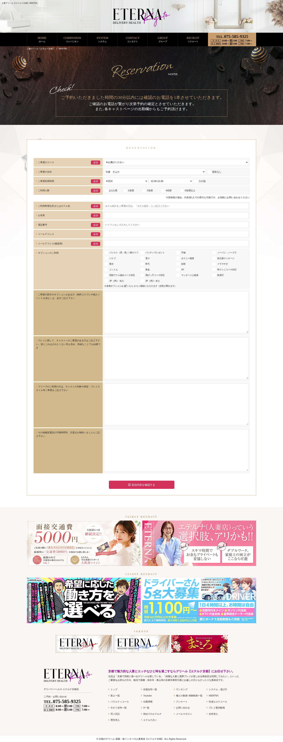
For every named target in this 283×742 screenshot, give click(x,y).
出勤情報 (147, 701)
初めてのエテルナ (152, 714)
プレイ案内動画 (217, 707)
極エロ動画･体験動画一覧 (189, 695)
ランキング (182, 689)
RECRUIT (193, 39)
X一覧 (146, 707)
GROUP (163, 39)
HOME (42, 39)
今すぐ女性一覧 (119, 707)
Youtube (147, 695)
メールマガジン (184, 714)
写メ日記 (115, 714)
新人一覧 (115, 695)
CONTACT (133, 39)
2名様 (131, 190)
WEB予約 (213, 695)
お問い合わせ (183, 707)
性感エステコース (218, 701)
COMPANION (72, 39)
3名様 (150, 190)
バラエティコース (120, 701)
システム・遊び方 (218, 689)
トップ (114, 689)
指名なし (216, 171)
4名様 (169, 190)
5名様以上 (190, 190)
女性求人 (213, 714)
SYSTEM (102, 39)
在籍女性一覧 (150, 689)
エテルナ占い (150, 720)
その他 (202, 181)
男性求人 (115, 720)
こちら (130, 286)
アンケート (182, 701)
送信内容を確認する (143, 484)
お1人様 (113, 190)
